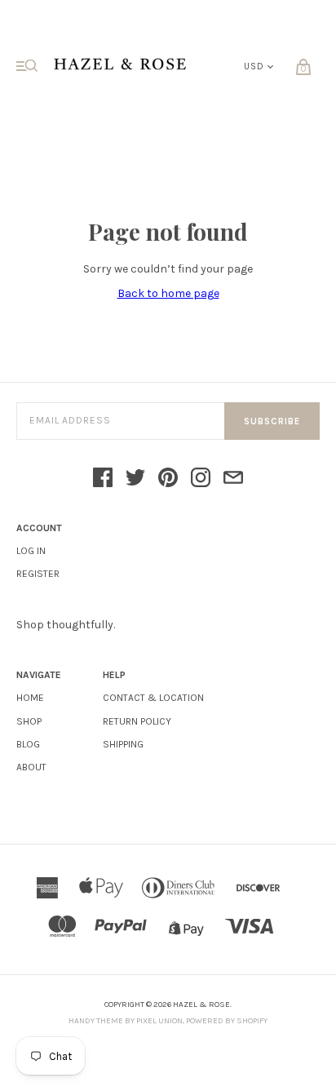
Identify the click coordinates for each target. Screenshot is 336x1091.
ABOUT (31, 767)
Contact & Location (153, 697)
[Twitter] (135, 479)
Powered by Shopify (226, 1021)
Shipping (123, 744)
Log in (31, 551)
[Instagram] (200, 479)
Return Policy (137, 721)
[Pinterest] (168, 479)
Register (38, 573)
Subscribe (272, 421)
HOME (30, 697)
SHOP (29, 721)
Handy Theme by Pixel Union (126, 1021)
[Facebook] (103, 479)
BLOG (28, 744)
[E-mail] (233, 479)
